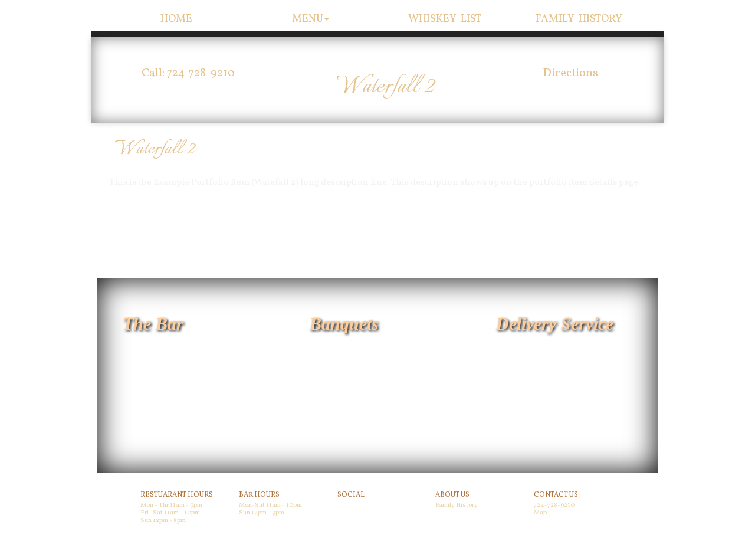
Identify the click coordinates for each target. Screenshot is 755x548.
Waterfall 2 (154, 149)
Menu (307, 19)
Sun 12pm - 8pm (163, 520)
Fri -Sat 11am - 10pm (170, 512)
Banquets (344, 323)
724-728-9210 (554, 505)
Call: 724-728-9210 (188, 73)
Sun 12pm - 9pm (261, 512)
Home (176, 19)
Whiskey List (445, 19)
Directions (570, 73)
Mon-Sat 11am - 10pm (270, 505)
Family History (579, 19)
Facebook (353, 507)
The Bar (153, 323)
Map (540, 512)
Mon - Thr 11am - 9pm (171, 505)
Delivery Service (554, 323)
